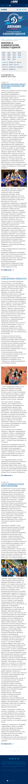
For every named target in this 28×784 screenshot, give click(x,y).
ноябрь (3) (5, 69)
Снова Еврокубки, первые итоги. (14, 278)
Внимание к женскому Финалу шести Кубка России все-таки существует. (13, 86)
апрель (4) (5, 64)
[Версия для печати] (7, 5)
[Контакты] (2, 5)
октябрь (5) (20, 67)
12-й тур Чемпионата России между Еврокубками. (12, 485)
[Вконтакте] (17, 9)
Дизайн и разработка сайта (9, 770)
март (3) (19, 62)
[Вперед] (18, 80)
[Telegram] (22, 9)
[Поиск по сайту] (5, 5)
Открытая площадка (18, 39)
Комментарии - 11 (8, 744)
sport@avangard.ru (22, 763)
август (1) (5, 67)
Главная (3, 39)
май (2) (11, 64)
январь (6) (5, 62)
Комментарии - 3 (8, 475)
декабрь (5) (12, 69)
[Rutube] (25, 9)
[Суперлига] (14, 2)
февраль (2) (12, 62)
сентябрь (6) (12, 67)
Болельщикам (9, 39)
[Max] (20, 9)
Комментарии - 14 (8, 270)
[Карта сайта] (4, 5)
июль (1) (16, 64)
